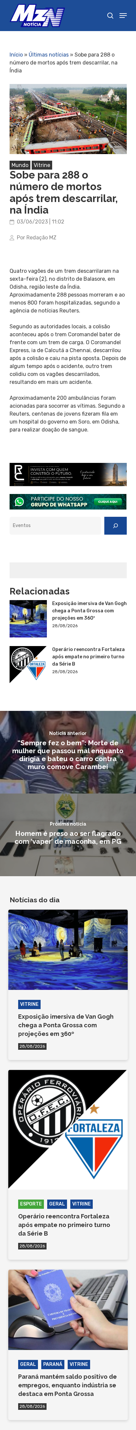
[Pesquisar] (115, 526)
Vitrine (42, 165)
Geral (57, 1204)
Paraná (52, 1364)
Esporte (31, 1204)
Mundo (20, 165)
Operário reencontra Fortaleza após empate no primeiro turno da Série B (88, 657)
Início (16, 55)
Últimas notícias (49, 55)
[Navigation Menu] (123, 15)
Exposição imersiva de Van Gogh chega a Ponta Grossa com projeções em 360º (89, 611)
